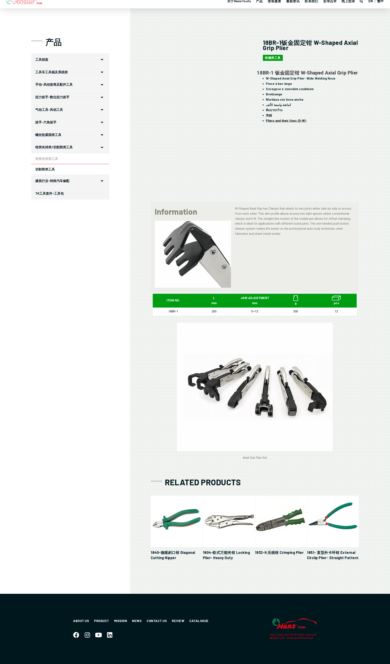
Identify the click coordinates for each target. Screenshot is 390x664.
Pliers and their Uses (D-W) (286, 121)
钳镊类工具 (273, 58)
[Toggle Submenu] (102, 59)
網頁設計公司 (278, 638)
